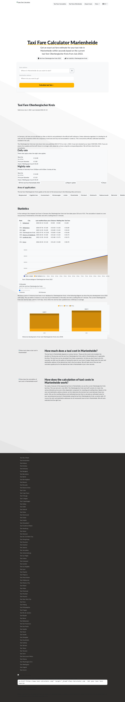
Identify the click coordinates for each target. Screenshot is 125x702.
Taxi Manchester (25, 577)
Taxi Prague (23, 610)
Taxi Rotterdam (24, 621)
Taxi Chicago (23, 496)
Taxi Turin (23, 653)
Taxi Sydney (23, 643)
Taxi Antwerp (24, 468)
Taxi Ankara (23, 463)
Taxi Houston (24, 542)
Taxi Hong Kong (24, 539)
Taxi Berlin (23, 477)
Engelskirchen (34, 195)
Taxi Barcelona (24, 474)
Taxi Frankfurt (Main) (26, 525)
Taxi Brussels (24, 485)
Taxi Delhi (23, 506)
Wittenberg (26, 227)
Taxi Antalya (23, 466)
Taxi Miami (23, 585)
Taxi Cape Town (24, 493)
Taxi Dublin (23, 520)
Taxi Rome (23, 618)
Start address (23, 67)
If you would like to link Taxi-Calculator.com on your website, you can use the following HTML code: (47, 678)
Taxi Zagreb (23, 667)
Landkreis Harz (27, 237)
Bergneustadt (23, 195)
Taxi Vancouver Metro (26, 656)
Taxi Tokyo (23, 648)
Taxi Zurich (23, 670)
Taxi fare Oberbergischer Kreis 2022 (50, 58)
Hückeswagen (56, 195)
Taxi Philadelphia (25, 607)
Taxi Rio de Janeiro (25, 613)
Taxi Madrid (23, 572)
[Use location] (72, 71)
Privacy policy (31, 689)
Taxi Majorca (24, 574)
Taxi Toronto (23, 651)
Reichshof (114, 195)
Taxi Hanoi (23, 531)
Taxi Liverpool (24, 561)
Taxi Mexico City (25, 583)
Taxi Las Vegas (24, 555)
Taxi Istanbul (23, 545)
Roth (24, 230)
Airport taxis (88, 4)
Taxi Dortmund (24, 515)
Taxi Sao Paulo (24, 626)
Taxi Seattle (23, 629)
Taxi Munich (23, 596)
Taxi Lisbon (23, 558)
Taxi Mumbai (24, 594)
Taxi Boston (23, 482)
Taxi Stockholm (24, 640)
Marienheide (74, 195)
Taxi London (23, 564)
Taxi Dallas (23, 504)
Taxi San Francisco (25, 623)
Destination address (25, 75)
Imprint (20, 689)
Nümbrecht (93, 195)
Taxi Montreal (24, 591)
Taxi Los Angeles (25, 566)
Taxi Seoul (23, 632)
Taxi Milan (23, 588)
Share (104, 182)
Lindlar (66, 195)
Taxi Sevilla (23, 634)
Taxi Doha (23, 512)
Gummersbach (45, 195)
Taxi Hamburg (24, 528)
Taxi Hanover (24, 534)
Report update (71, 182)
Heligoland (26, 223)
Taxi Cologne (24, 498)
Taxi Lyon (22, 569)
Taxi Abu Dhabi (24, 457)
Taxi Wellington (24, 664)
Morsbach (84, 195)
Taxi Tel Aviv (23, 645)
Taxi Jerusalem (24, 550)
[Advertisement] (62, 20)
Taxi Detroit (23, 509)
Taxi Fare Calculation (60, 4)
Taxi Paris (23, 602)
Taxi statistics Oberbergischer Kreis (76, 58)
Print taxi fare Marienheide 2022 (30, 182)
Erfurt (24, 242)
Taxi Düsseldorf (24, 523)
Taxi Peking (23, 604)
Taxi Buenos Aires (25, 487)
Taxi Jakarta (23, 547)
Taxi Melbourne (24, 580)
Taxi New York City (25, 599)
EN (105, 4)
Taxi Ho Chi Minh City (26, 536)
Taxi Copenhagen (25, 501)
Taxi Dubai (23, 517)
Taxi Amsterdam (24, 460)
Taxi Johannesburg (25, 553)
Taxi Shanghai (24, 637)
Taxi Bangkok (24, 471)
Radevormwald (103, 195)
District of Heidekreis (29, 235)
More (97, 4)
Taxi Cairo (23, 490)
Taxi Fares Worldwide (75, 4)
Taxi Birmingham (25, 479)
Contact (24, 689)
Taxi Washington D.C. (26, 662)
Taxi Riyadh (23, 615)
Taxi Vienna (23, 659)
